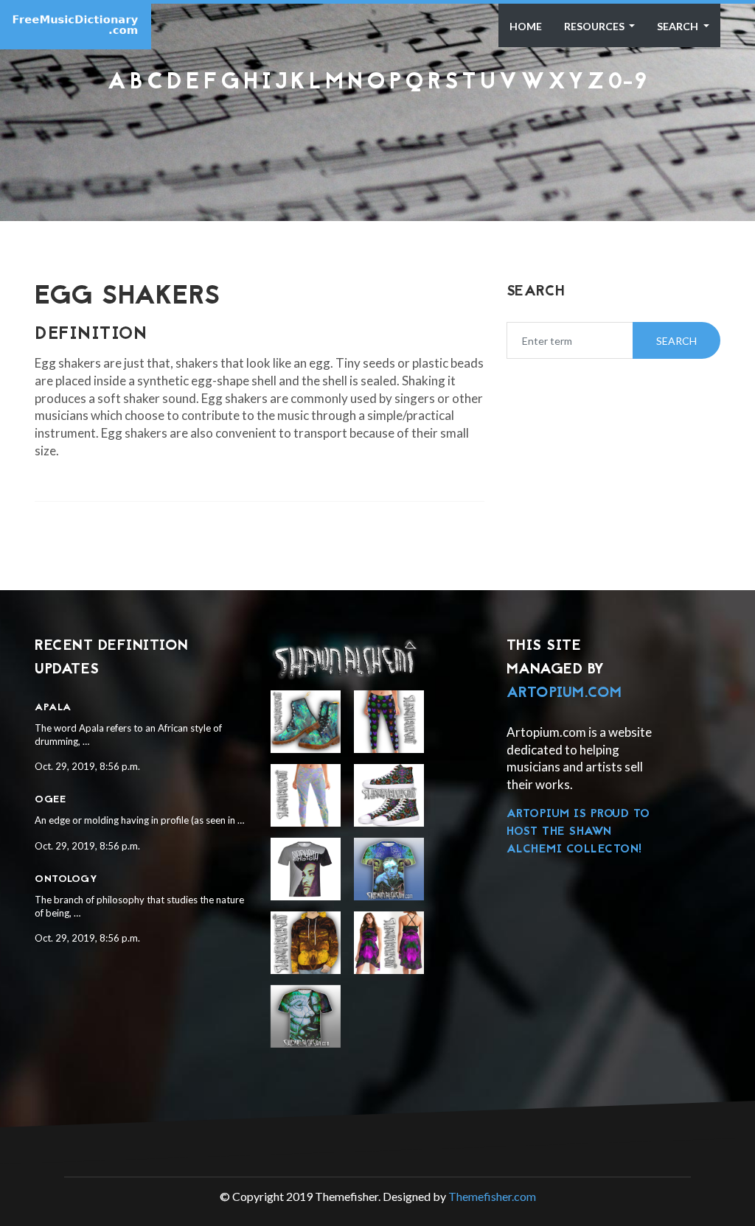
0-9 (628, 83)
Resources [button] (595, 26)
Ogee (50, 800)
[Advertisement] (377, 134)
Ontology (66, 879)
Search (678, 26)
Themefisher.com (492, 1196)
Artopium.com (564, 693)
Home (525, 26)
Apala (53, 707)
